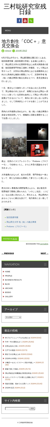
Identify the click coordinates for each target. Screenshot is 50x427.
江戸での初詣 (10, 350)
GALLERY (9, 297)
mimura (8, 50)
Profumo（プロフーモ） (17, 226)
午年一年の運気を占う (13, 342)
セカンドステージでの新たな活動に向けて (21, 377)
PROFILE (8, 276)
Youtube (25, 20)
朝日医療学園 (12, 217)
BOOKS (8, 292)
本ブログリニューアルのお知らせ (17, 338)
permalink (44, 244)
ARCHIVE (9, 288)
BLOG (15, 239)
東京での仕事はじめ (12, 354)
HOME (7, 272)
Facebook (19, 20)
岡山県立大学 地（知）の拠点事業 (21, 222)
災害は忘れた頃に (11, 346)
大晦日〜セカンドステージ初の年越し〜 (20, 363)
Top (46, 423)
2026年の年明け (11, 358)
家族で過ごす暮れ (11, 369)
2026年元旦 (9, 388)
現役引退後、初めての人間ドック (17, 384)
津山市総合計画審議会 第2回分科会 (18, 373)
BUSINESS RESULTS (13, 280)
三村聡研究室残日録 (25, 9)
